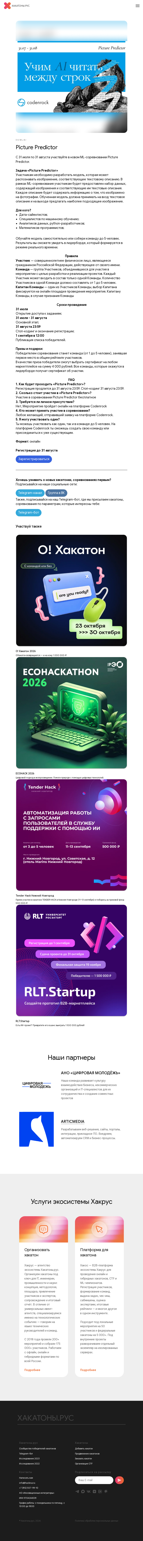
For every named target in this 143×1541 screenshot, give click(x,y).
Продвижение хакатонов (87, 1453)
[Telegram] (77, 1491)
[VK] (88, 1491)
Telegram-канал (30, 493)
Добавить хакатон (84, 1448)
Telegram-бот (28, 512)
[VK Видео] (100, 1491)
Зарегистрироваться (33, 459)
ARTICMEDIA (72, 1121)
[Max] (83, 1491)
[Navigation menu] (138, 6)
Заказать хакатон (83, 1458)
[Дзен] (94, 1491)
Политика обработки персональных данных (96, 1520)
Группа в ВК (56, 493)
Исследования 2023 (29, 1458)
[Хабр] (106, 1491)
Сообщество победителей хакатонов (37, 1448)
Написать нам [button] (26, 1477)
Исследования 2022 (29, 1463)
